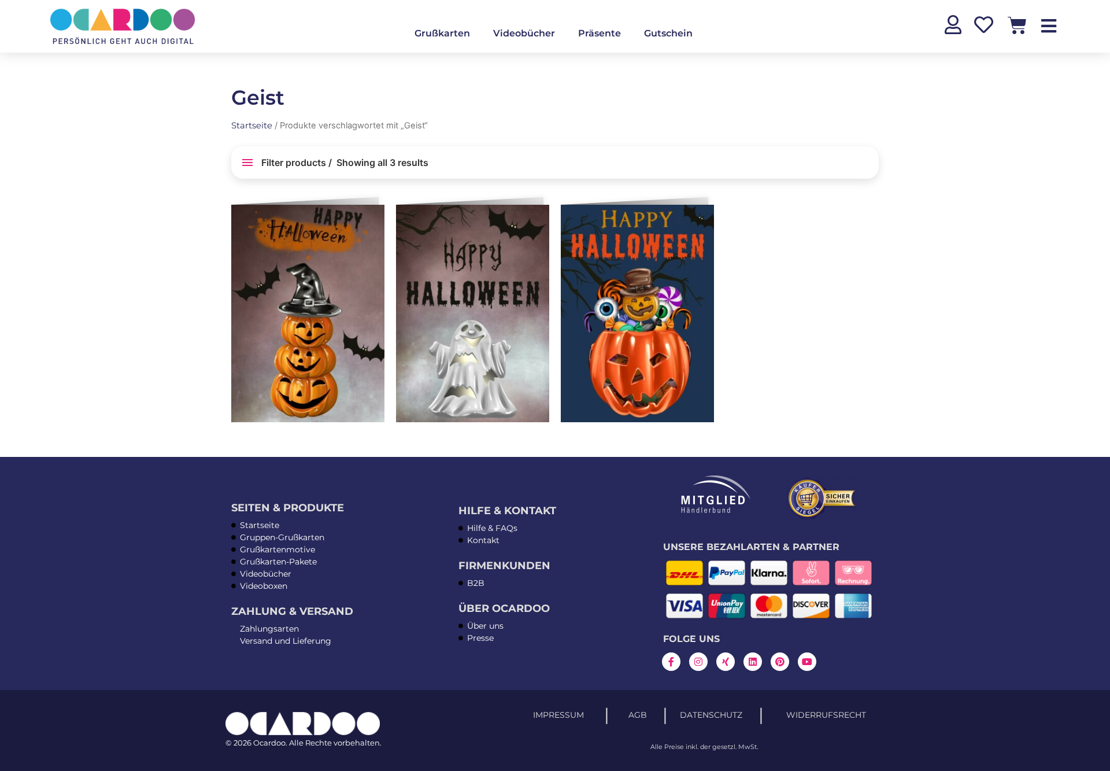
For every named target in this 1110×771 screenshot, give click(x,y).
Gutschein (668, 33)
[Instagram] (698, 661)
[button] (373, 218)
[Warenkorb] (1017, 25)
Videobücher (524, 33)
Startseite (251, 125)
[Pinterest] (780, 661)
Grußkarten (442, 33)
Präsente (599, 33)
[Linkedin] (752, 661)
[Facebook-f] (671, 661)
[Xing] (725, 661)
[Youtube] (807, 661)
